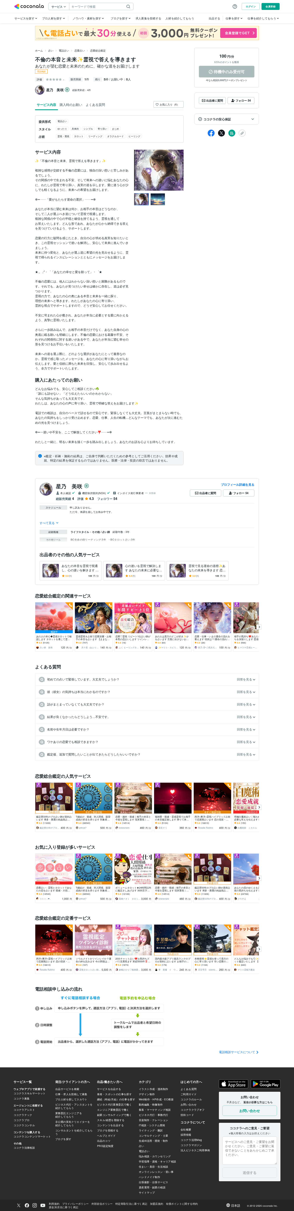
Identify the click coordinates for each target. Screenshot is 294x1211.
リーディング (95, 136)
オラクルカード (115, 136)
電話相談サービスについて (237, 1052)
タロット (79, 136)
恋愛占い (79, 50)
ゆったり (62, 128)
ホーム (39, 50)
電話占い (64, 50)
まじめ (115, 128)
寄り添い (102, 128)
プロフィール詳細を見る (237, 484)
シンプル (88, 128)
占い (50, 50)
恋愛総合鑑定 (98, 50)
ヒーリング (134, 136)
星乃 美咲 (69, 486)
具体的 (75, 128)
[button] (226, 119)
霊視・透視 (63, 136)
